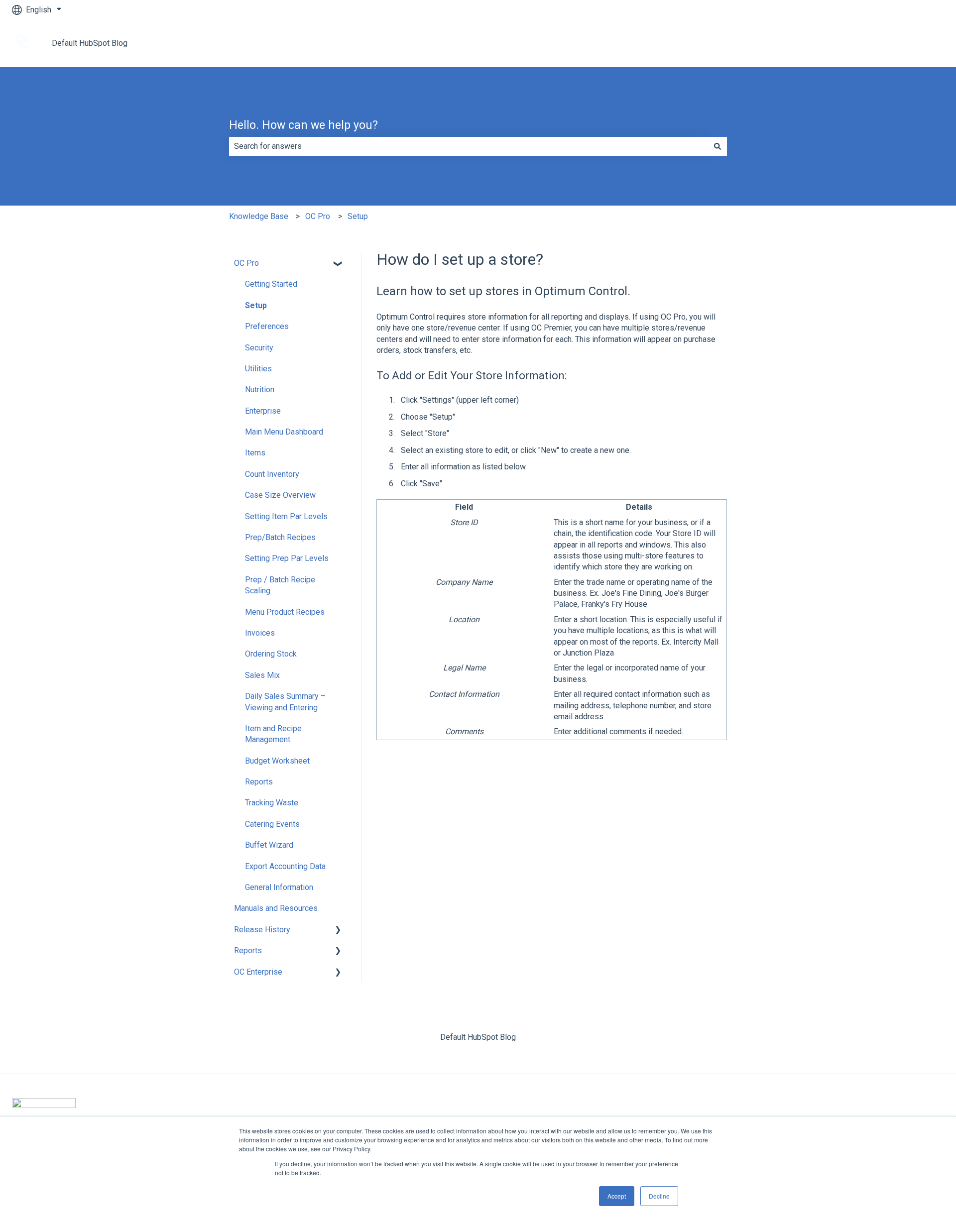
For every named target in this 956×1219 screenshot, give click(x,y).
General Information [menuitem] (279, 887)
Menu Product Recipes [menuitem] (285, 612)
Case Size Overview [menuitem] (280, 495)
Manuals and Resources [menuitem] (276, 908)
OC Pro (317, 216)
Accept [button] (616, 1196)
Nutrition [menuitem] (259, 389)
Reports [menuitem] (259, 781)
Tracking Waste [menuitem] (271, 802)
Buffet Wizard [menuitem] (269, 845)
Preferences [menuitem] (267, 326)
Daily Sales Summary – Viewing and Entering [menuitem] (285, 701)
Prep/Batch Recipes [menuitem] (280, 537)
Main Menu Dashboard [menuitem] (284, 432)
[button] (338, 264)
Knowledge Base (258, 216)
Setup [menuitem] (256, 305)
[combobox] (468, 146)
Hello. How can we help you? (303, 125)
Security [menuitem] (259, 347)
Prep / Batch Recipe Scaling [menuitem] (280, 585)
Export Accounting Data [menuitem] (285, 866)
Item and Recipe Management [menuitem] (273, 734)
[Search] (717, 146)
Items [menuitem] (255, 452)
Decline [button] (659, 1196)
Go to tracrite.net (905, 43)
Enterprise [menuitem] (263, 411)
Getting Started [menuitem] (271, 284)
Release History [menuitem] (262, 929)
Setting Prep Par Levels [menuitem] (287, 558)
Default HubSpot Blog (89, 43)
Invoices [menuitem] (260, 633)
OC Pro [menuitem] (246, 263)
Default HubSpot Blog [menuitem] (478, 1037)
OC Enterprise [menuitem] (258, 972)
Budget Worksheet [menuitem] (277, 761)
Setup (358, 216)
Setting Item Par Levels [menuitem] (286, 516)
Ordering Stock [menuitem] (271, 654)
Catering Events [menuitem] (272, 824)
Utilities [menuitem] (258, 368)
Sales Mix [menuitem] (262, 675)
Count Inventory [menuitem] (272, 474)
